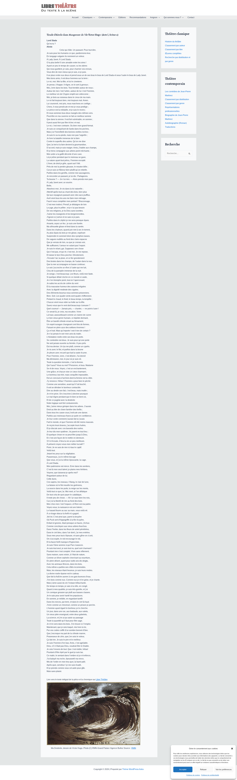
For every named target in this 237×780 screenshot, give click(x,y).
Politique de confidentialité (210, 775)
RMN (133, 748)
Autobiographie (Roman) (176, 123)
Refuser (203, 769)
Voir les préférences (224, 769)
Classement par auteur (175, 45)
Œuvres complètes (173, 53)
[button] (232, 748)
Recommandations (138, 17)
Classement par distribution (177, 99)
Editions (122, 17)
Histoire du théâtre (173, 42)
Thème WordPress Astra (133, 769)
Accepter (183, 769)
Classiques (87, 17)
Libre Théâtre (102, 679)
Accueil (75, 17)
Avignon (153, 17)
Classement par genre (174, 103)
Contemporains (105, 17)
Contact (191, 17)
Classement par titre (174, 49)
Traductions (170, 127)
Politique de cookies (193, 775)
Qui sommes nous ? (172, 17)
